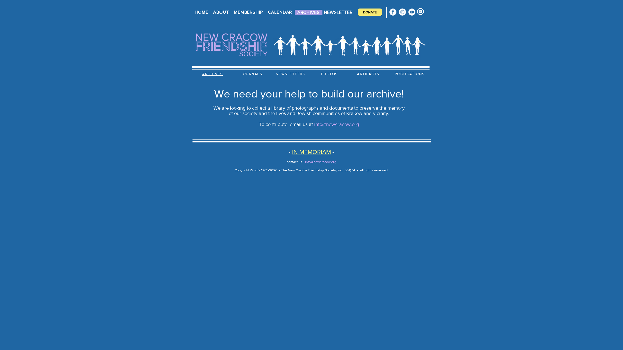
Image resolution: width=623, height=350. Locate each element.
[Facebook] (392, 12)
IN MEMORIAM (311, 152)
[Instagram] (402, 12)
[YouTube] (411, 12)
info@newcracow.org (336, 124)
